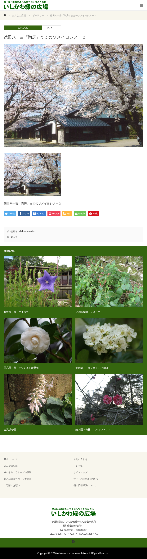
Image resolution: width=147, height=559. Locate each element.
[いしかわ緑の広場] (26, 5)
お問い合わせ (80, 459)
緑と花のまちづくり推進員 (17, 478)
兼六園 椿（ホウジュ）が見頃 (21, 367)
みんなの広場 (11, 465)
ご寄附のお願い (12, 485)
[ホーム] (5, 14)
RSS (73, 541)
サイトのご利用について (86, 478)
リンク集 (78, 465)
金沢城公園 (10, 429)
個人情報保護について (85, 485)
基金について (11, 459)
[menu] (141, 5)
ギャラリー (51, 28)
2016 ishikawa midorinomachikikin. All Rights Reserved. (80, 553)
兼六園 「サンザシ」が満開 (91, 368)
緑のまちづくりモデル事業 (17, 472)
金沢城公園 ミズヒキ (87, 312)
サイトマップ (80, 472)
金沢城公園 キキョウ (16, 312)
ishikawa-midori (27, 231)
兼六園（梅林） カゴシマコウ (92, 429)
